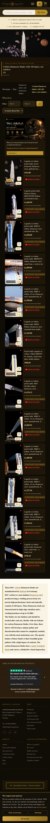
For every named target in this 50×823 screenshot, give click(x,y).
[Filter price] (39, 103)
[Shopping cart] (45, 4)
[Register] (39, 3)
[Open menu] (32, 4)
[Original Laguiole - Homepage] (12, 3)
